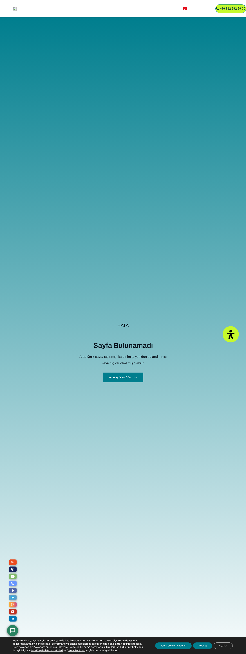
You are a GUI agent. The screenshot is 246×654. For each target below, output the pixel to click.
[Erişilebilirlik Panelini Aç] (231, 334)
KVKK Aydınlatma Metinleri (47, 650)
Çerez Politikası (76, 650)
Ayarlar (223, 645)
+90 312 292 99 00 (232, 8)
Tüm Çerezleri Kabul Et (173, 645)
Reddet (202, 645)
